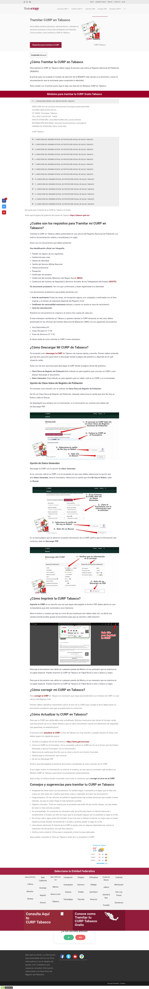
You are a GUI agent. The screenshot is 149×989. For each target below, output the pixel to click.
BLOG (123, 2)
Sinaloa (30, 899)
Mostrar (43, 55)
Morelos (30, 891)
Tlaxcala (80, 899)
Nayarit (43, 895)
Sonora (43, 903)
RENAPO (110, 2)
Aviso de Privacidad (112, 983)
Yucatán (106, 905)
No (80, 937)
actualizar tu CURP (52, 733)
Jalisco (106, 887)
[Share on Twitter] (4, 208)
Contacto (122, 983)
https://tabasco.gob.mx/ (80, 215)
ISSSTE (112, 281)
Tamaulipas (68, 899)
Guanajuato (68, 885)
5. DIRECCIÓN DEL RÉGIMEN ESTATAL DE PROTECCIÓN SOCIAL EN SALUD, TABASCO (64, 154)
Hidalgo (93, 885)
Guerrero (80, 885)
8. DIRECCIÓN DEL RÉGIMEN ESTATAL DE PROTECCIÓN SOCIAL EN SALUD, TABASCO (64, 169)
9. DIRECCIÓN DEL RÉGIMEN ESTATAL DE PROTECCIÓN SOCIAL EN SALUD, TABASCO (64, 174)
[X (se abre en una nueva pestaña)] (25, 2)
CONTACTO (117, 2)
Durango (42, 888)
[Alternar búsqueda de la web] (125, 9)
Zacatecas (119, 903)
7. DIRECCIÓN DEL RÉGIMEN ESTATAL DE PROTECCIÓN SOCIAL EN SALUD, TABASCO (64, 164)
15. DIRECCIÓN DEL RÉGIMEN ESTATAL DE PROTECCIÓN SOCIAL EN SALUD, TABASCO (64, 204)
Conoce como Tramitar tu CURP (85, 917)
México (55, 887)
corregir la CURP (41, 696)
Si (69, 937)
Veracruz (93, 899)
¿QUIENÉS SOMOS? (100, 2)
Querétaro (94, 892)
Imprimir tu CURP (37, 604)
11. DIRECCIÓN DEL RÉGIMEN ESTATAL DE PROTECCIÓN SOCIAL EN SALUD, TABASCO (64, 184)
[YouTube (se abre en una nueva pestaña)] (30, 2)
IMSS (79, 278)
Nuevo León (55, 894)
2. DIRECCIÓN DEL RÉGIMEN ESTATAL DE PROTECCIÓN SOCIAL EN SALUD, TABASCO (64, 139)
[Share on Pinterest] (4, 214)
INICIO (92, 2)
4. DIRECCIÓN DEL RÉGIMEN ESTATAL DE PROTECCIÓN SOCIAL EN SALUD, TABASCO (64, 149)
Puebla (81, 892)
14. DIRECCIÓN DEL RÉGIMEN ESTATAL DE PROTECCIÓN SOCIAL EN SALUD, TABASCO (64, 199)
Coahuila (118, 877)
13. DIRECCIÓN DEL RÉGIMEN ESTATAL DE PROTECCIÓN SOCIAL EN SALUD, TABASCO (64, 194)
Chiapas (81, 877)
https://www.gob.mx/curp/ (78, 742)
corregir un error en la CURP (102, 778)
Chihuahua (93, 877)
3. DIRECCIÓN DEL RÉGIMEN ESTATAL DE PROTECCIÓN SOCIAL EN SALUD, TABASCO (64, 144)
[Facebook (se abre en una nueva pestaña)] (27, 2)
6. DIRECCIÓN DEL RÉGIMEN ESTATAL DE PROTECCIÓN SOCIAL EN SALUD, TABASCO (64, 159)
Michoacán (118, 885)
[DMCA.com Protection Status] (7, 987)
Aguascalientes (30, 877)
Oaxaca (68, 892)
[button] (74, 101)
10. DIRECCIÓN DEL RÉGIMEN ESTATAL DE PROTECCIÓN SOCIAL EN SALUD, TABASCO (64, 179)
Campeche (68, 877)
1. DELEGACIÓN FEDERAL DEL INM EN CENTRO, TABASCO (54, 101)
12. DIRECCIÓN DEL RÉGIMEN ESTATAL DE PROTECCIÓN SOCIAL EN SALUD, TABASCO (64, 189)
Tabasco (55, 901)
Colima (30, 884)
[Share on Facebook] (4, 202)
